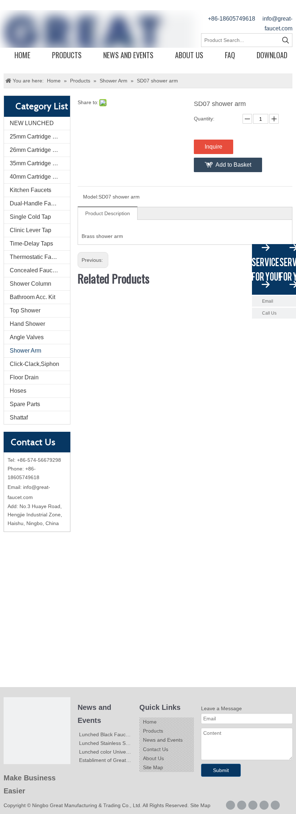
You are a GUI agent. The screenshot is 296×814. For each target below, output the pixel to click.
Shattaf (19, 417)
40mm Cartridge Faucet (40, 177)
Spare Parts (25, 404)
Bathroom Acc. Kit (32, 297)
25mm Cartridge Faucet (40, 136)
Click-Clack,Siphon (34, 364)
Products (67, 55)
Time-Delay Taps (31, 243)
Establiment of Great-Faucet (111, 760)
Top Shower (25, 310)
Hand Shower (27, 324)
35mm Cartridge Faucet (40, 163)
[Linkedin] (252, 805)
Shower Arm (25, 351)
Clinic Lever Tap (30, 230)
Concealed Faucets (35, 270)
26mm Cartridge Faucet (40, 150)
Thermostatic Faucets (37, 257)
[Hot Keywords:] (285, 40)
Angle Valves (27, 337)
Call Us (269, 313)
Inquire (213, 147)
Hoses (18, 391)
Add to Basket (233, 165)
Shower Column (30, 284)
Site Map (153, 767)
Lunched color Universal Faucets (116, 752)
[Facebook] (230, 805)
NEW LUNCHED (32, 123)
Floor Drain (24, 377)
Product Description (107, 213)
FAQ (230, 55)
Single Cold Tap (30, 217)
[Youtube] (275, 805)
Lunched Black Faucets (105, 734)
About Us (189, 55)
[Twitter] (264, 805)
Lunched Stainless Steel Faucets (116, 743)
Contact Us (155, 749)
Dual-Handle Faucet (36, 203)
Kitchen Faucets (30, 190)
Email (267, 301)
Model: (91, 197)
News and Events (128, 55)
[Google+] (241, 805)
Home (22, 55)
